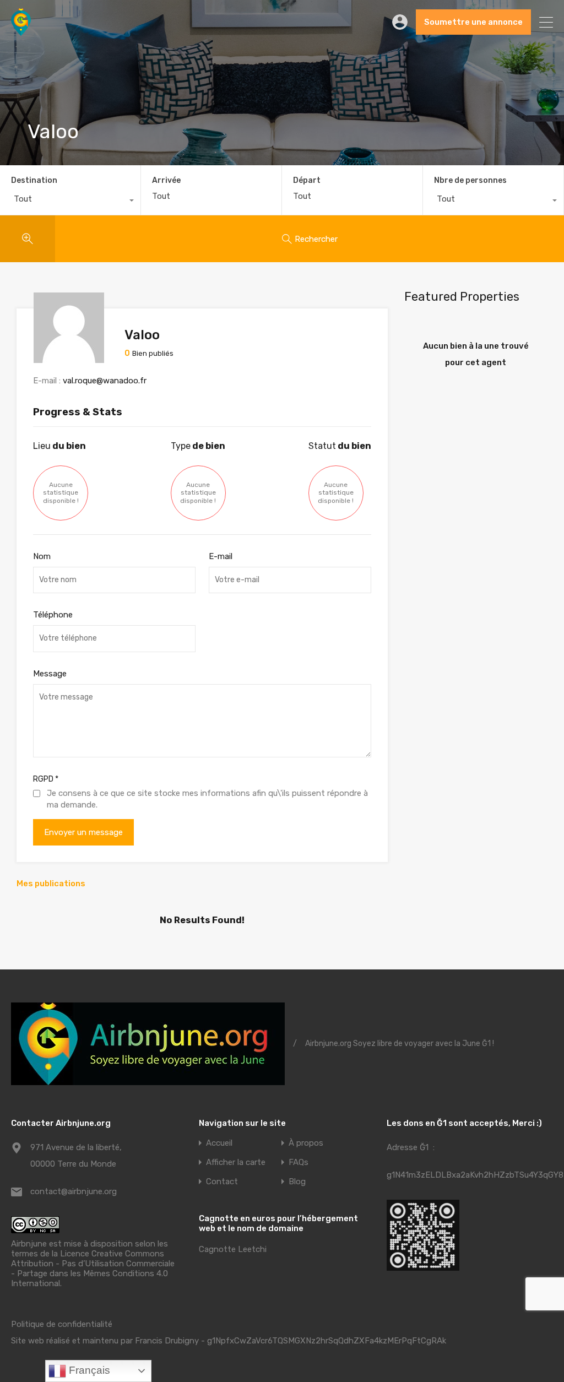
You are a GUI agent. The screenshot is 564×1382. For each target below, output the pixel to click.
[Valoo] (69, 358)
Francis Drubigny (167, 1341)
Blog (297, 1182)
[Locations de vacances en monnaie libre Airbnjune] (21, 31)
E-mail (220, 556)
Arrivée (166, 180)
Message (50, 674)
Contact (222, 1182)
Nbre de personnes (470, 180)
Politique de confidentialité (61, 1324)
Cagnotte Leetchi (233, 1249)
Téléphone (53, 615)
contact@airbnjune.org (73, 1191)
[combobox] (70, 201)
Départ (307, 180)
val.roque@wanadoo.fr (105, 381)
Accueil (219, 1143)
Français (88, 1370)
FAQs (298, 1162)
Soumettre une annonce (473, 22)
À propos (306, 1143)
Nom (42, 556)
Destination (34, 180)
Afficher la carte (235, 1162)
